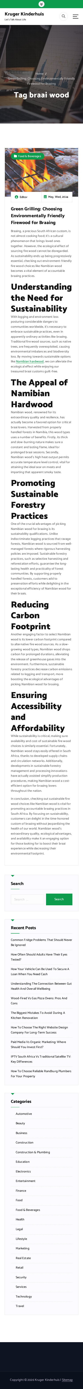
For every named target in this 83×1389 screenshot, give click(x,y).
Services (21, 1287)
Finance (21, 1191)
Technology (24, 1296)
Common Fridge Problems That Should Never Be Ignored (41, 943)
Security (21, 1277)
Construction (25, 1142)
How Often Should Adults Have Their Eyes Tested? (39, 957)
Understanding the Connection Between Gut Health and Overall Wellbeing (41, 986)
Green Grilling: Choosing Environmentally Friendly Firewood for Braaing (41, 81)
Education (23, 1162)
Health (20, 1219)
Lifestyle (21, 1239)
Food (19, 1200)
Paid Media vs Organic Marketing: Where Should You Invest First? (38, 1045)
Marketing (22, 1248)
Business (21, 1133)
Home (39, 73)
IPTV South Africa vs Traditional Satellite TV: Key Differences (41, 1059)
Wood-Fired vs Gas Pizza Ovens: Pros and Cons (39, 1001)
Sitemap (67, 1380)
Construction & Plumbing (33, 1152)
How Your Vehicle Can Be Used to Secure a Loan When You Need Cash (40, 972)
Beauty (20, 1123)
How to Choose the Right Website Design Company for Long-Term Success (39, 1030)
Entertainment (26, 1181)
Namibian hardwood (30, 361)
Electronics (23, 1171)
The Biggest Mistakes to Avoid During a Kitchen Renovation (38, 1016)
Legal (19, 1229)
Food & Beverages (29, 156)
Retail (19, 1267)
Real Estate (23, 1258)
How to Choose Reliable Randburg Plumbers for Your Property (41, 1074)
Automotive (24, 1114)
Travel (20, 1306)
